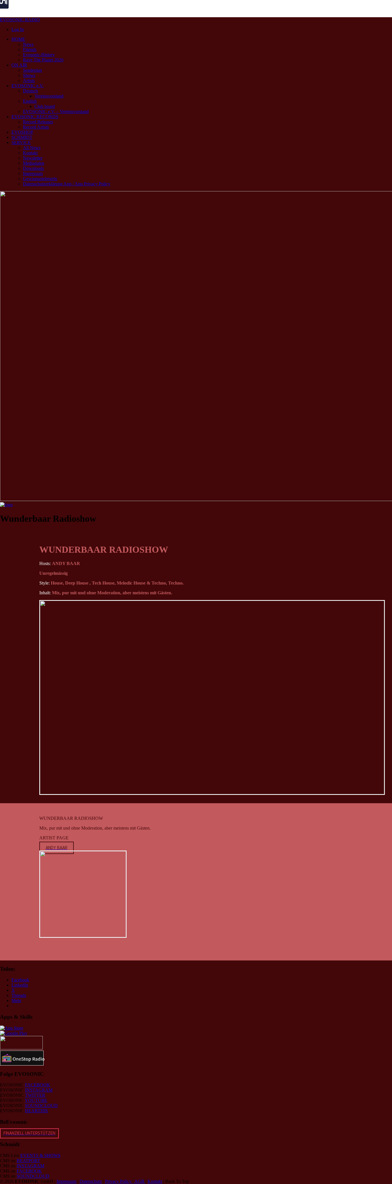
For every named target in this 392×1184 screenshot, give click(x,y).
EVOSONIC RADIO (20, 19)
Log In (17, 29)
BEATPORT (28, 1160)
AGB (139, 1181)
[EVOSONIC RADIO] (6, 504)
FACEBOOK (37, 1084)
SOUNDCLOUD (41, 1105)
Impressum (66, 1181)
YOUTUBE (36, 1100)
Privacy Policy (119, 1181)
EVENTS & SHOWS (40, 1155)
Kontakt (155, 1181)
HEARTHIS (36, 1110)
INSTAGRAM (39, 1090)
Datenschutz (90, 1181)
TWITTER (35, 1095)
